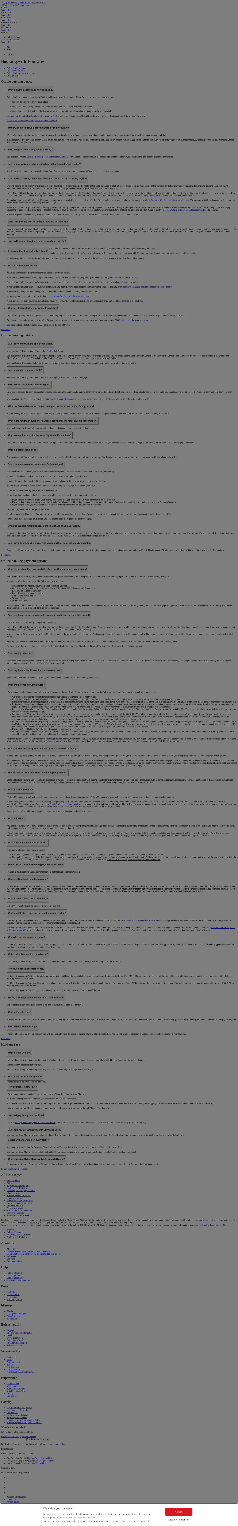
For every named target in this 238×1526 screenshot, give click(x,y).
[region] (119, 1514)
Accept (178, 1511)
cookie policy (145, 1521)
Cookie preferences (178, 1519)
